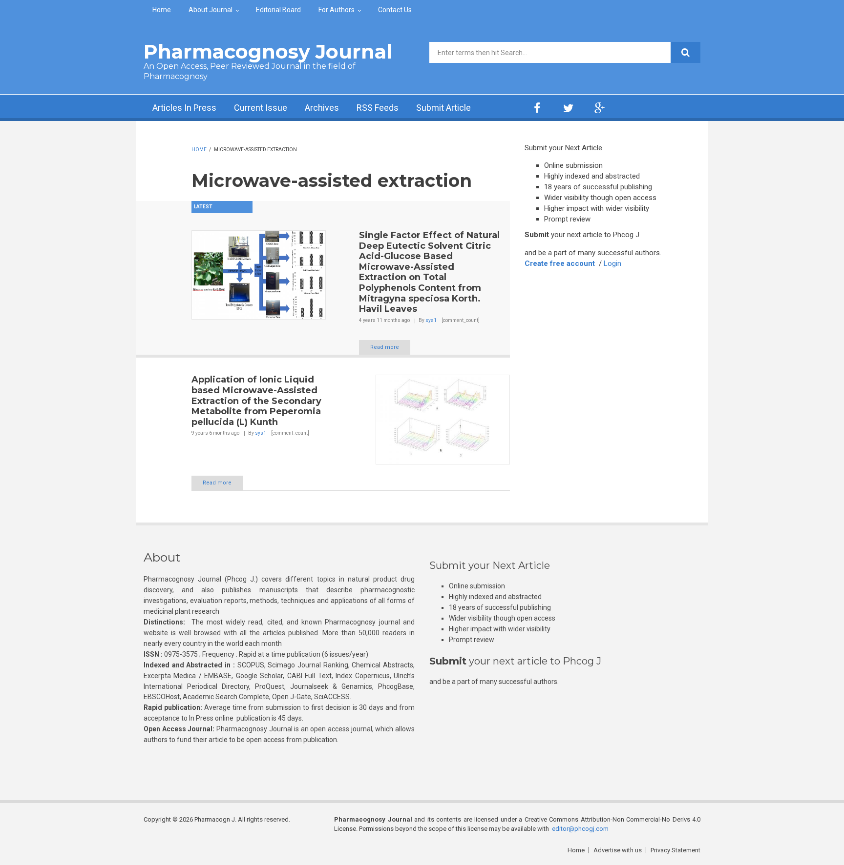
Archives (322, 107)
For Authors (336, 10)
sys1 (431, 320)
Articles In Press (184, 107)
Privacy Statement (675, 850)
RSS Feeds (378, 107)
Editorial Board (278, 10)
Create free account (560, 263)
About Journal (210, 10)
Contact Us (395, 10)
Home (161, 10)
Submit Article (443, 107)
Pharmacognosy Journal (268, 51)
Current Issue (260, 107)
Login (612, 263)
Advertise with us (617, 850)
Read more (384, 347)
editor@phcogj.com (580, 828)
